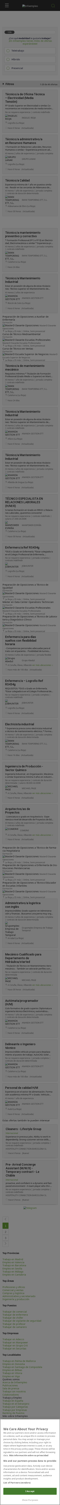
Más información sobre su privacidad (28, 1455)
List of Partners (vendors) (16, 1482)
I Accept (30, 1491)
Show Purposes (30, 1499)
